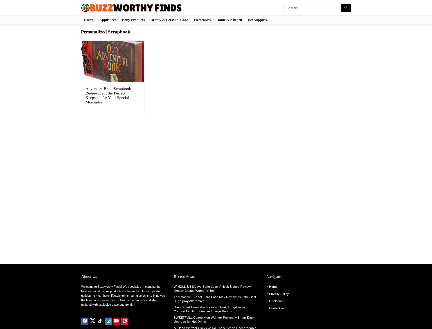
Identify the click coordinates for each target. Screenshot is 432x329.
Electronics (202, 20)
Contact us (276, 308)
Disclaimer (276, 301)
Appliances (107, 20)
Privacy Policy (279, 294)
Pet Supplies (257, 20)
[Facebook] (84, 321)
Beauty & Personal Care (169, 20)
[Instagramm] (108, 321)
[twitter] (92, 321)
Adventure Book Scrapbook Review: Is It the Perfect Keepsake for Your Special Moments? (108, 95)
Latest (88, 20)
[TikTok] (100, 321)
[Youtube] (116, 321)
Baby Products (133, 20)
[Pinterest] (124, 321)
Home (273, 286)
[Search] (346, 8)
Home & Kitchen (229, 20)
